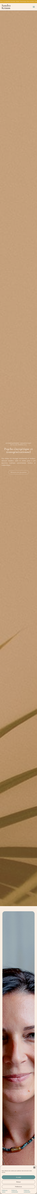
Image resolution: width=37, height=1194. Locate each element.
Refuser (18, 1182)
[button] (34, 1167)
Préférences (18, 1186)
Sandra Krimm (6, 7)
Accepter (18, 1177)
